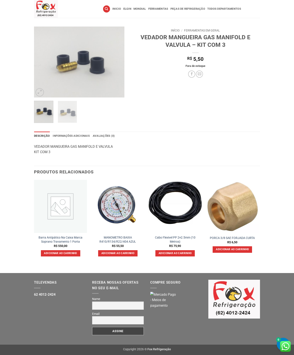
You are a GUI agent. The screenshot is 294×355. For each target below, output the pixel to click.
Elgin (127, 8)
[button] (40, 92)
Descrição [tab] (42, 135)
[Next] (117, 62)
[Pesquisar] (106, 9)
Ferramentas (158, 8)
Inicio (116, 8)
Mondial (139, 8)
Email (95, 314)
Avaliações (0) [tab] (104, 135)
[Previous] (41, 62)
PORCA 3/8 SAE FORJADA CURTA (232, 238)
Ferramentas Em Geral (202, 30)
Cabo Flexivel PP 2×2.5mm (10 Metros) (175, 239)
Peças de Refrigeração (187, 8)
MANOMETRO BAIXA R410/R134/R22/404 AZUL (117, 239)
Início (175, 30)
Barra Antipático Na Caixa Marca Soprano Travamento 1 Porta (60, 239)
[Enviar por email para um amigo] (199, 74)
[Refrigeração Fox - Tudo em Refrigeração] (65, 9)
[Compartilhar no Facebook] (191, 74)
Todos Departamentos (224, 8)
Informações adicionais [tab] (71, 135)
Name (96, 299)
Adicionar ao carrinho (60, 253)
